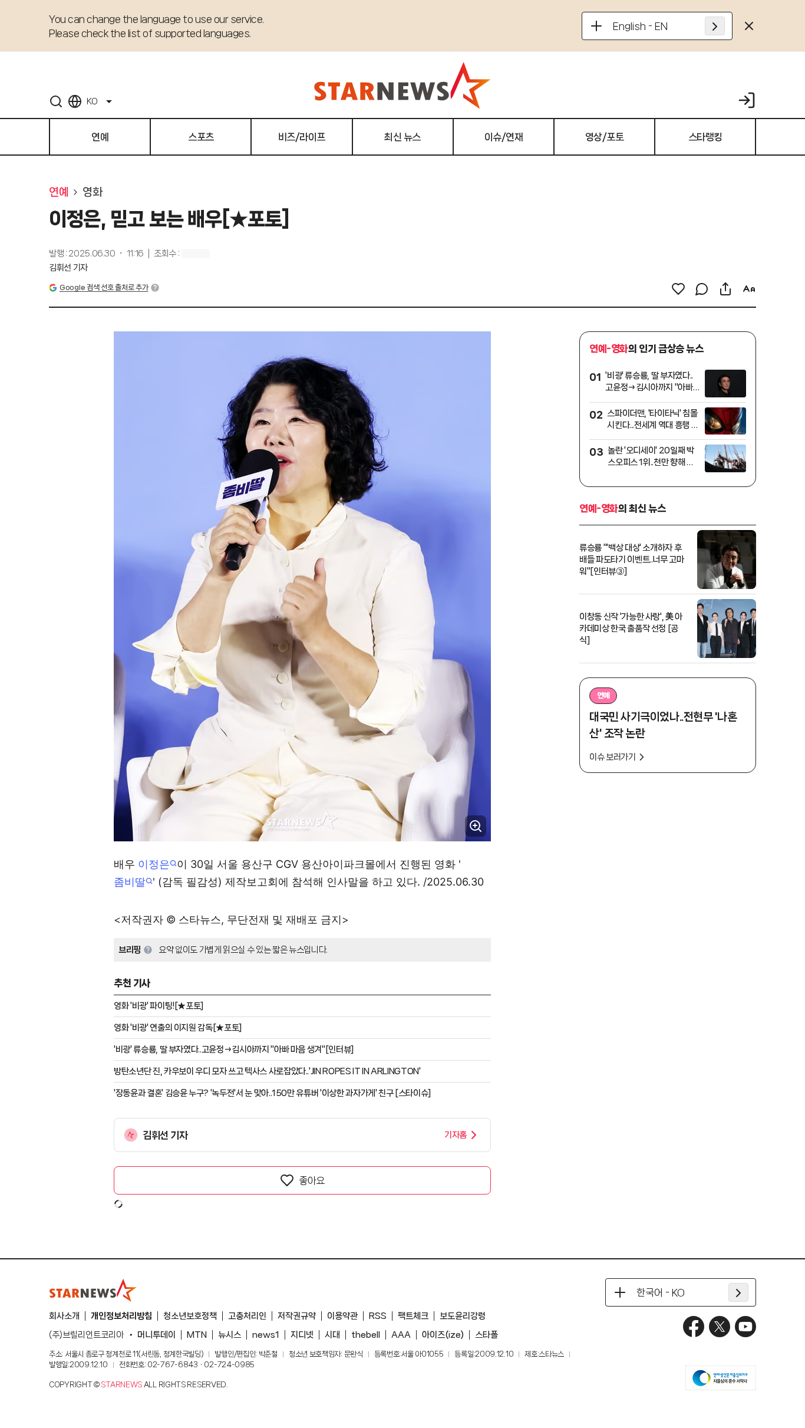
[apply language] (715, 26)
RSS (378, 1316)
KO (92, 101)
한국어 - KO (660, 1292)
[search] (56, 101)
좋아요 (312, 1180)
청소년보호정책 (190, 1316)
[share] (725, 289)
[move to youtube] (745, 1326)
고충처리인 (247, 1316)
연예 (58, 192)
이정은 (154, 864)
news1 (265, 1335)
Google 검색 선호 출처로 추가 (104, 287)
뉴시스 (229, 1335)
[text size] (749, 289)
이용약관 (342, 1316)
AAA (401, 1335)
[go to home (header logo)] (402, 84)
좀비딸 (130, 882)
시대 (332, 1335)
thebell (365, 1335)
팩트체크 (413, 1316)
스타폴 (486, 1335)
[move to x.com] (719, 1326)
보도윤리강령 (463, 1316)
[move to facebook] (693, 1326)
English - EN (640, 26)
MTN (197, 1335)
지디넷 (302, 1335)
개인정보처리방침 (121, 1316)
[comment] (702, 289)
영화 (92, 192)
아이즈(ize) (443, 1335)
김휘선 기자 (68, 267)
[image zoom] (475, 826)
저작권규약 (297, 1316)
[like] (678, 289)
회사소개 (64, 1316)
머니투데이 (156, 1335)
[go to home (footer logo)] (93, 1290)
